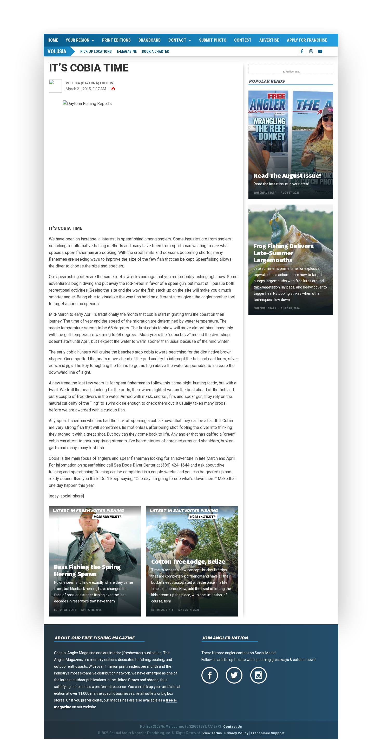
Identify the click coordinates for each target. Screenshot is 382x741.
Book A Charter (155, 50)
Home (53, 39)
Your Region (77, 39)
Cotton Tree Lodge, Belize (188, 561)
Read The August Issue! (287, 174)
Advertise (269, 39)
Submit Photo (212, 39)
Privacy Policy (236, 732)
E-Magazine (127, 50)
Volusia (57, 50)
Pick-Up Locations (96, 50)
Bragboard (150, 39)
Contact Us (232, 726)
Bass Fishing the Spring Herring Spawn (87, 570)
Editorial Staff (65, 609)
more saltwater (203, 516)
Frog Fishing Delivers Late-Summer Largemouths (284, 252)
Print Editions (116, 39)
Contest (243, 39)
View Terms (212, 732)
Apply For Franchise (307, 39)
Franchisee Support (268, 732)
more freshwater (108, 516)
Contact (177, 39)
